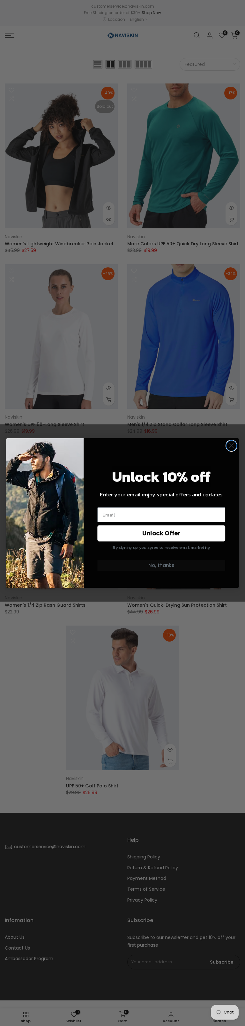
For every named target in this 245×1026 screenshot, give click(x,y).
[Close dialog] (231, 445)
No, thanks (161, 565)
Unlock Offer (161, 533)
